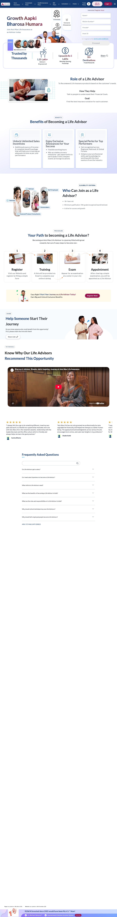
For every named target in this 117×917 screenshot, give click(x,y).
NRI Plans (54, 4)
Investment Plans (28, 4)
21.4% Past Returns (35, 915)
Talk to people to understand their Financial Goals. (87, 94)
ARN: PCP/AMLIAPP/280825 (31, 524)
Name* (84, 15)
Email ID (85, 33)
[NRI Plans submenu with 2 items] (58, 4)
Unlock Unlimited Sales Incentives (26, 142)
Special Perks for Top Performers (91, 142)
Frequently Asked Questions (40, 454)
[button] (58, 469)
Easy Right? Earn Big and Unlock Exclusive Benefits (53, 295)
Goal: (87, 98)
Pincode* (85, 28)
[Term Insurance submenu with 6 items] (22, 4)
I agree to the (96, 39)
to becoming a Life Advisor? (58, 235)
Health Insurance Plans (43, 4)
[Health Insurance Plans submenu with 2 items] (50, 4)
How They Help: (87, 91)
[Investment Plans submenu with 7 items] (35, 4)
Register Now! (92, 296)
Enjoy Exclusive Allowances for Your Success (57, 143)
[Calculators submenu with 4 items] (69, 4)
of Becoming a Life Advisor (58, 121)
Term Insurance (17, 4)
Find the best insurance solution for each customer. (87, 101)
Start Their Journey (27, 321)
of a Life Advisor (87, 79)
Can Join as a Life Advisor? (80, 193)
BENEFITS (58, 118)
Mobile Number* (88, 21)
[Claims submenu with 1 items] (78, 4)
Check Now (78, 915)
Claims (75, 4)
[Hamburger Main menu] (115, 4)
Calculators (65, 4)
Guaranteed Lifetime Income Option (60, 915)
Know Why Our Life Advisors (29, 356)
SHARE (8, 314)
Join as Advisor (97, 4)
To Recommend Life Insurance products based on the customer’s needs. (87, 83)
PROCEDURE (58, 231)
